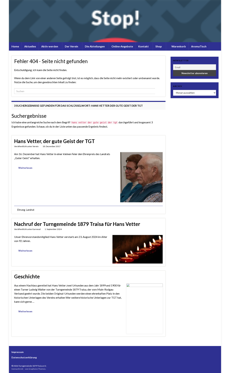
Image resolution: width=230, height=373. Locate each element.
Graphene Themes (37, 369)
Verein (35, 146)
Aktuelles (30, 46)
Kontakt (143, 46)
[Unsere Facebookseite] (217, 365)
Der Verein (72, 46)
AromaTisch (198, 46)
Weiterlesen (25, 167)
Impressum (17, 352)
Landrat (30, 209)
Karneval (36, 229)
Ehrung (21, 209)
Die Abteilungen (95, 46)
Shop (158, 46)
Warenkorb (178, 46)
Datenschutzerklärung (24, 357)
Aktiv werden (50, 46)
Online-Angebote (122, 46)
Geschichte (27, 276)
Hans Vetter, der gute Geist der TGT (54, 141)
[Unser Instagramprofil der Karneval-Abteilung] (211, 365)
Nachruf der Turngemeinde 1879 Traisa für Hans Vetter (77, 224)
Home (15, 46)
